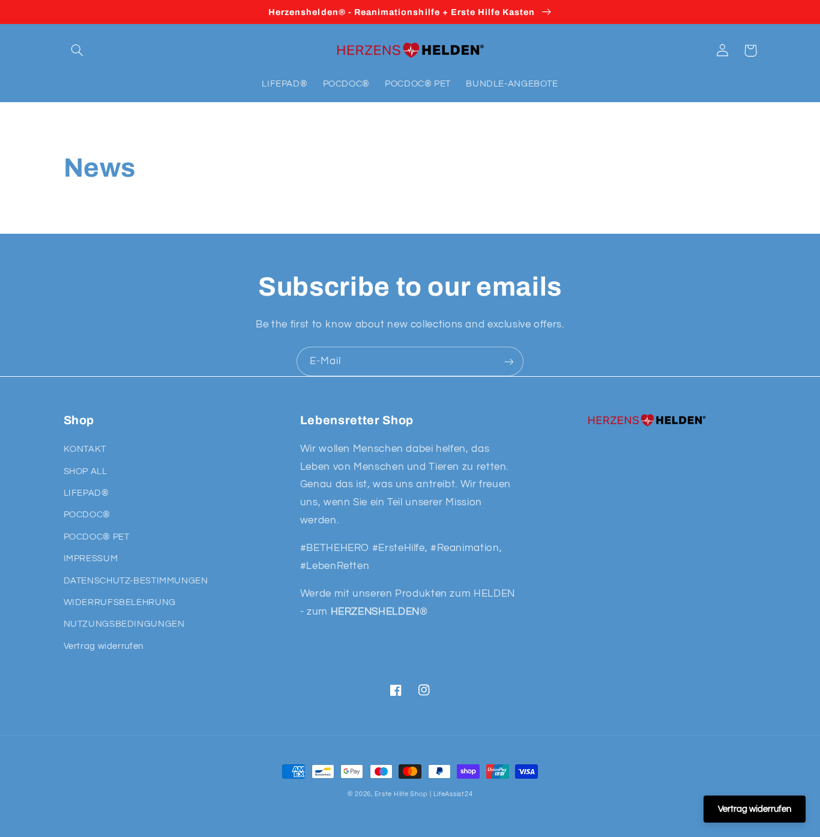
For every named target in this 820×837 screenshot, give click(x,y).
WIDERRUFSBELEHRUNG (120, 602)
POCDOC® (87, 514)
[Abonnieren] (509, 361)
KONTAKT (85, 449)
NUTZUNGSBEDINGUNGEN (124, 624)
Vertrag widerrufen (103, 646)
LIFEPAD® (86, 493)
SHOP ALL (85, 471)
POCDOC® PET (97, 536)
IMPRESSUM (91, 558)
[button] (77, 50)
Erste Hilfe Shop (401, 794)
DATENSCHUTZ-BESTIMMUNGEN (136, 580)
